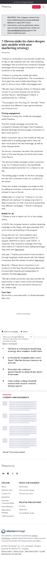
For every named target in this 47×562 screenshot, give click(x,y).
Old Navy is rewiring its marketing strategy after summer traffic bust (25, 350)
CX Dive (22, 506)
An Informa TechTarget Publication (23, 2)
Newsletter (6, 497)
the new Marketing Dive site (18, 30)
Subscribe (36, 7)
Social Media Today (26, 513)
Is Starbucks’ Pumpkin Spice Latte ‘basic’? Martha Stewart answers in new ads (25, 360)
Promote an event (26, 493)
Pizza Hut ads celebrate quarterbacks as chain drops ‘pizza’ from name (25, 372)
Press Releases (7, 506)
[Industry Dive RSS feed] (17, 473)
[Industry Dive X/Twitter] (12, 473)
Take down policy (31, 551)
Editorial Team (7, 490)
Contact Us (6, 493)
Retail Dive (23, 509)
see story (19, 249)
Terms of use (18, 551)
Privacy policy (6, 551)
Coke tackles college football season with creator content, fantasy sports (22, 383)
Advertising (23, 487)
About (4, 487)
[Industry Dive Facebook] (8, 473)
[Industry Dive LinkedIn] (3, 473)
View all (5, 452)
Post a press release (17, 452)
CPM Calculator (8, 516)
